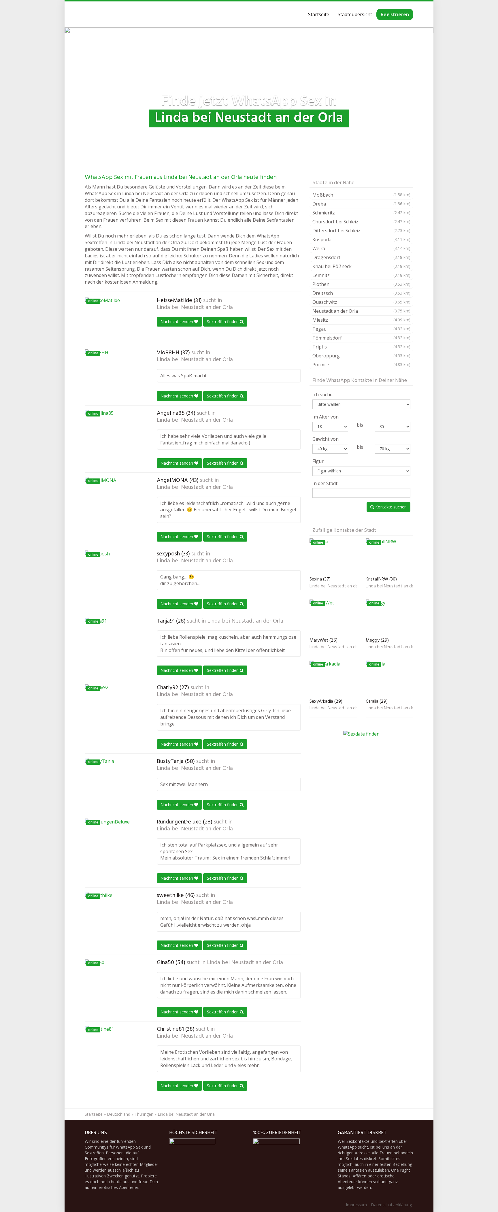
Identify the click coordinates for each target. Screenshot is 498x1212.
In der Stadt (324, 483)
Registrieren (395, 14)
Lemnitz (361, 275)
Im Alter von (325, 417)
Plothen (361, 284)
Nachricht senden (177, 321)
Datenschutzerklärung (391, 1204)
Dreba (361, 204)
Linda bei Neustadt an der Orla (195, 307)
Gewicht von (325, 439)
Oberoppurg (361, 356)
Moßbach (361, 195)
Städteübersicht (355, 14)
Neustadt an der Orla (361, 311)
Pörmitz (361, 364)
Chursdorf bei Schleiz (361, 221)
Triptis (361, 347)
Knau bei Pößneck (361, 266)
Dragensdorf (361, 257)
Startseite (318, 14)
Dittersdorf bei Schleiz (361, 230)
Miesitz (361, 320)
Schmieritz (361, 213)
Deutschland (118, 1114)
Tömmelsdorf (361, 338)
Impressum (356, 1204)
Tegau (361, 329)
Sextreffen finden (223, 321)
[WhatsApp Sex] (84, 14)
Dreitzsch (361, 293)
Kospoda (361, 239)
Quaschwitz (361, 302)
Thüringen (144, 1114)
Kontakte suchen (390, 507)
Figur (318, 461)
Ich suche (322, 394)
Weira (361, 248)
